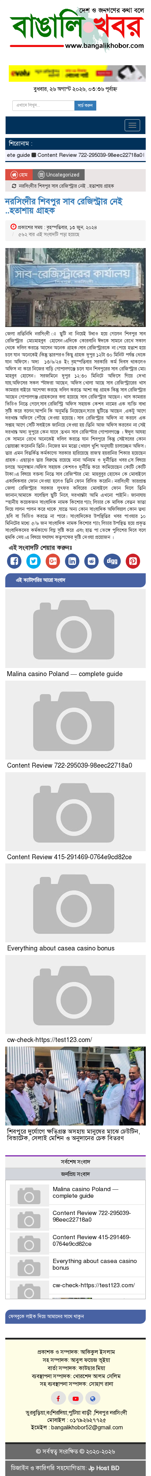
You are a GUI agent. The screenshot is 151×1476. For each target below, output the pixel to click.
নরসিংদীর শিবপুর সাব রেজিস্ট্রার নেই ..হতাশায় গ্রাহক (63, 206)
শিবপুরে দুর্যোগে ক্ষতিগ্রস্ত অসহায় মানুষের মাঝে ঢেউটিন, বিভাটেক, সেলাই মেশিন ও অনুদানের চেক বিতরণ (73, 1135)
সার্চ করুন (85, 105)
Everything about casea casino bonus (60, 948)
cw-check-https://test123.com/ (49, 1040)
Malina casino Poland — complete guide (65, 674)
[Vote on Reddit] (91, 561)
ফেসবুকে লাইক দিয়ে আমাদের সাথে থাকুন (46, 1317)
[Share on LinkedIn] (72, 561)
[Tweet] (33, 561)
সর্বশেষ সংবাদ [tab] (75, 1162)
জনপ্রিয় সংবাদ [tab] (75, 1174)
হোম (22, 175)
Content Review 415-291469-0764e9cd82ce (69, 857)
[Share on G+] (53, 561)
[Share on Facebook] (14, 561)
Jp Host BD (103, 1468)
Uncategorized (62, 175)
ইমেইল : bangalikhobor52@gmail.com (76, 1427)
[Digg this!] (112, 561)
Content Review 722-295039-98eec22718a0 (78, 155)
